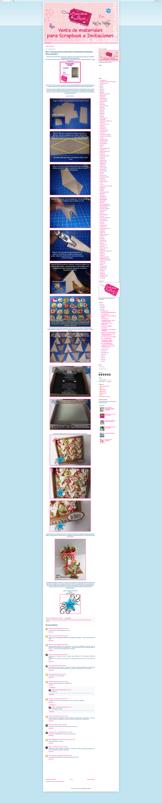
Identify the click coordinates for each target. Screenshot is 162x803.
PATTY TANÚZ (103, 214)
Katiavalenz (104, 393)
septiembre (104, 352)
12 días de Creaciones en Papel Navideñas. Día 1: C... (108, 346)
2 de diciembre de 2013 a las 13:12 (63, 689)
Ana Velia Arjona (52, 755)
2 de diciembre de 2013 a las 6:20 (60, 635)
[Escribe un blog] (66, 618)
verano (101, 272)
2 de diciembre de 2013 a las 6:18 (60, 628)
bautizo (101, 104)
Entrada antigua (91, 779)
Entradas (102, 366)
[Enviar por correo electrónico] (65, 618)
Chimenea (102, 127)
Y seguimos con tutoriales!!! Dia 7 (108, 332)
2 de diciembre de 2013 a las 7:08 (58, 674)
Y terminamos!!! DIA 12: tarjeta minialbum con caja (108, 321)
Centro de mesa (103, 124)
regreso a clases (103, 234)
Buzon (101, 115)
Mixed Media (103, 199)
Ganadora (81, 619)
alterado (102, 96)
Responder (51, 632)
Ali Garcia (102, 95)
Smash (101, 252)
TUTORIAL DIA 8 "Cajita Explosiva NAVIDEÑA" (108, 330)
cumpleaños (102, 139)
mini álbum (102, 196)
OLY (102, 394)
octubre (103, 350)
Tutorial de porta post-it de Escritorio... (110, 427)
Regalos (102, 232)
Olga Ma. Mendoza (104, 205)
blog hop (102, 109)
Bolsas (101, 111)
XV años (101, 278)
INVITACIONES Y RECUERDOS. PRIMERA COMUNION (110, 409)
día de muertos (103, 140)
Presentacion (103, 225)
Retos (101, 238)
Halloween (102, 163)
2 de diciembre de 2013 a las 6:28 (60, 654)
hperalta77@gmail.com (54, 739)
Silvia (50, 724)
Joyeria (101, 172)
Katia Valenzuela (104, 176)
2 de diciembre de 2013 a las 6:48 (58, 665)
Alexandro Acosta (105, 386)
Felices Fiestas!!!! (105, 318)
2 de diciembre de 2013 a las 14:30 (64, 732)
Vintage (101, 273)
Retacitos (102, 235)
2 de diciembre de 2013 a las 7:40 (60, 681)
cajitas (76, 619)
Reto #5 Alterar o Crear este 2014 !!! (110, 415)
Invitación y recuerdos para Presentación (110, 421)
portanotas (102, 219)
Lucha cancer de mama (105, 185)
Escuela (101, 152)
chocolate (102, 128)
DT (100, 146)
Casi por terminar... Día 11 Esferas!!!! (107, 324)
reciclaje (102, 229)
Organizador (103, 210)
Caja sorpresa (103, 118)
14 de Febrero (103, 83)
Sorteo (101, 255)
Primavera (102, 226)
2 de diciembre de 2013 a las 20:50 (60, 746)
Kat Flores (102, 175)
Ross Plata (102, 241)
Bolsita (101, 113)
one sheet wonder (104, 208)
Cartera (101, 122)
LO (100, 183)
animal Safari (103, 99)
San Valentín (103, 244)
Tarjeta (101, 261)
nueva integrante (104, 204)
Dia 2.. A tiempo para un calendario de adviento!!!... (107, 343)
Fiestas (101, 158)
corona (101, 133)
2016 (101, 304)
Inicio (71, 779)
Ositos (101, 211)
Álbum (101, 92)
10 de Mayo (102, 80)
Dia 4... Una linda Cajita (106, 338)
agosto (103, 354)
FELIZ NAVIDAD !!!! (105, 314)
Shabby (101, 249)
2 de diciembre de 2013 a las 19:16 (67, 739)
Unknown (51, 628)
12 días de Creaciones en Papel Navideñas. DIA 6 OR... (108, 334)
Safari (101, 243)
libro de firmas (103, 181)
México (101, 195)
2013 (101, 309)
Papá (101, 213)
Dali (49, 674)
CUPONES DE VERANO (110, 433)
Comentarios (103, 369)
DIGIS (101, 145)
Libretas (102, 179)
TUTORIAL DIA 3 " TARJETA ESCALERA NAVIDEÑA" (107, 341)
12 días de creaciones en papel (57, 619)
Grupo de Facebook (50, 46)
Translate (109, 381)
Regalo (101, 231)
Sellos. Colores (103, 247)
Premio (101, 223)
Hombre (101, 164)
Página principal (48, 42)
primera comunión (104, 228)
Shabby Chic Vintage (104, 251)
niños (101, 202)
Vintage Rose (103, 275)
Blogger (89, 788)
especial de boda (104, 155)
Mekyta (50, 746)
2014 (101, 84)
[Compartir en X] (67, 618)
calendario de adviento (105, 121)
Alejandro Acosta (66, 619)
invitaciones (102, 167)
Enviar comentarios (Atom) (58, 781)
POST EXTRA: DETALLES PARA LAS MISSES (108, 316)
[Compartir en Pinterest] (70, 618)
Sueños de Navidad (104, 260)
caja (101, 116)
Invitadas (102, 169)
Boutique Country (53, 732)
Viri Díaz (50, 654)
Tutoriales (102, 266)
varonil (101, 270)
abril (102, 361)
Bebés (101, 107)
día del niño (102, 142)
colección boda (103, 130)
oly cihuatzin (103, 207)
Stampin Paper (103, 257)
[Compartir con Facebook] (68, 618)
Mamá (101, 189)
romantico (102, 240)
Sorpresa (102, 253)
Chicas (101, 125)
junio (101, 173)
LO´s (101, 184)
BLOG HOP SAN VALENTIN (108, 440)
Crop (101, 137)
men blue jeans (103, 192)
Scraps (101, 246)
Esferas (101, 154)
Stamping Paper (103, 258)
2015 (101, 86)
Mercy (101, 193)
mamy (101, 190)
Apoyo (101, 102)
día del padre (103, 143)
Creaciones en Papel (104, 134)
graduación (102, 161)
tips (101, 264)
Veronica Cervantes (105, 396)
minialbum (102, 198)
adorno (101, 89)
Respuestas (52, 687)
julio (102, 356)
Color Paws (102, 131)
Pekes (101, 216)
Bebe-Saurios (103, 105)
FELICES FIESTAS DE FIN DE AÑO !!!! (108, 312)
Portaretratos (103, 220)
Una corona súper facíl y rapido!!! (108, 336)
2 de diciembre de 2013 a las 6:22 (60, 644)
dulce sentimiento (104, 148)
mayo (102, 359)
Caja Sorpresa (104, 327)
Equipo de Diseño (104, 151)
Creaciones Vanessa (104, 136)
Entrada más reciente (51, 779)
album (101, 90)
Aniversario (102, 101)
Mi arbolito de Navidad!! (106, 326)
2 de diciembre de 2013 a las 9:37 (60, 716)
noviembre (103, 349)
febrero (101, 157)
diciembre (103, 310)
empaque (102, 149)
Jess (49, 665)
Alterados (73, 619)
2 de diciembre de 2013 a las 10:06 (59, 724)
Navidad (85, 619)
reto (101, 237)
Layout (101, 178)
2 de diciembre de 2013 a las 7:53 (60, 698)
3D (100, 87)
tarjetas (102, 263)
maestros (102, 187)
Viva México (102, 276)
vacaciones (102, 267)
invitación (102, 166)
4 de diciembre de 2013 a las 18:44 (64, 755)
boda (101, 110)
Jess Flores (102, 170)
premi (101, 222)
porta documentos (104, 217)
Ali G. (102, 387)
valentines (102, 269)
